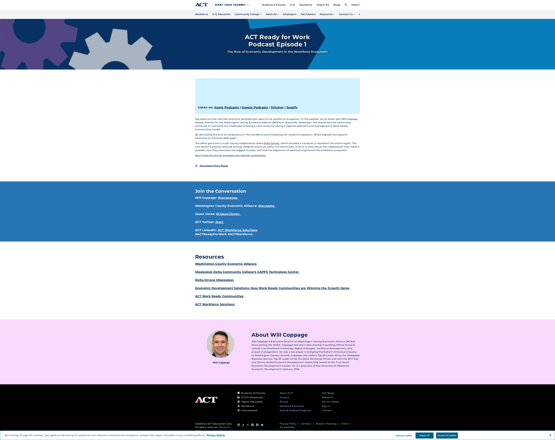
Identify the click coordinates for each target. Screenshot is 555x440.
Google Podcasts (255, 107)
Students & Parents (274, 4)
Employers (289, 14)
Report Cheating (326, 423)
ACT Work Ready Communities (219, 296)
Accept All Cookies (447, 435)
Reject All (424, 435)
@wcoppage (228, 197)
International (249, 410)
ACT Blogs (328, 393)
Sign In (326, 406)
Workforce (305, 4)
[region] (277, 435)
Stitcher (277, 107)
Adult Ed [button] (271, 14)
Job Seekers (308, 14)
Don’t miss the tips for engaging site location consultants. (230, 155)
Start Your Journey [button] (231, 4)
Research (328, 397)
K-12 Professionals (252, 397)
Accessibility (287, 427)
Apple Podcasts (226, 107)
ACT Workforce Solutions (237, 230)
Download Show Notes (213, 165)
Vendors (306, 423)
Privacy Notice (216, 435)
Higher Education (252, 401)
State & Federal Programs (295, 410)
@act (219, 222)
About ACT (286, 393)
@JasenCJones (228, 214)
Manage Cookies (404, 435)
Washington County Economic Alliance (226, 264)
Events (284, 401)
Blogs (336, 4)
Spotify (292, 107)
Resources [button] (326, 14)
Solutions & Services (292, 406)
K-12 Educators (221, 14)
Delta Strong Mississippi (214, 280)
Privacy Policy (288, 423)
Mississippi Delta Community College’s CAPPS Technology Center (247, 272)
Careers (284, 397)
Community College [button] (247, 14)
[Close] (550, 435)
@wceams (266, 206)
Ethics (345, 423)
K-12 (292, 4)
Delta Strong (271, 143)
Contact (327, 410)
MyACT (355, 4)
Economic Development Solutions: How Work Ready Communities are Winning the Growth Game (272, 288)
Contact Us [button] (346, 14)
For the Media (330, 401)
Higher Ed (323, 4)
